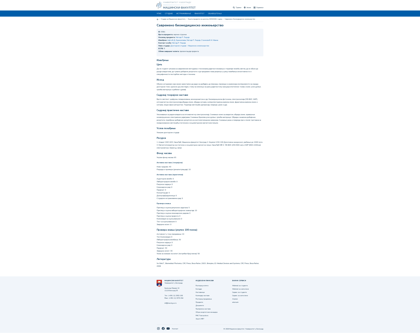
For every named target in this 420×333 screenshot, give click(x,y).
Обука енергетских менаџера (206, 312)
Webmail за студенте (240, 286)
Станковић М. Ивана (209, 40)
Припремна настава (203, 309)
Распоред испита (202, 286)
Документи (200, 305)
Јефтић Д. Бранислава (176, 40)
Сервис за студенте (239, 292)
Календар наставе (202, 296)
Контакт (175, 329)
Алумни (235, 299)
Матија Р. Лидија (182, 37)
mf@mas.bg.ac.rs (170, 303)
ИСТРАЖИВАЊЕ (183, 13)
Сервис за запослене (240, 296)
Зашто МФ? (200, 319)
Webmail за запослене (240, 289)
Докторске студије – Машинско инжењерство (189, 46)
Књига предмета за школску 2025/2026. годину (205, 19)
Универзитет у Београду (177, 2)
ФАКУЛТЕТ (200, 13)
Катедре (199, 289)
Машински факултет (179, 7)
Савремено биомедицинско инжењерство (240, 19)
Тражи (238, 7)
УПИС (159, 13)
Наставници (200, 292)
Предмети (199, 302)
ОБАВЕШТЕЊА (215, 13)
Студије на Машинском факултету (173, 19)
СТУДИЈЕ (169, 13)
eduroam (235, 302)
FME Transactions (202, 316)
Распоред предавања (204, 299)
